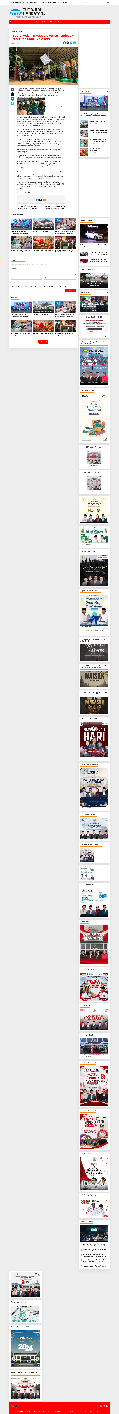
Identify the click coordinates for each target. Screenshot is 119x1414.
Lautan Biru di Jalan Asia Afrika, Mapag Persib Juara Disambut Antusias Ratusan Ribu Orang (95, 1260)
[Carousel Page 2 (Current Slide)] (95, 310)
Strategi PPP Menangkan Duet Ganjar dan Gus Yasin (93, 305)
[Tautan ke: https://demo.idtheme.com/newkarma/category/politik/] (107, 293)
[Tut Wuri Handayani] (27, 12)
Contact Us (73, 1411)
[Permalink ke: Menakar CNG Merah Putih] (43, 224)
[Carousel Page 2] (93, 285)
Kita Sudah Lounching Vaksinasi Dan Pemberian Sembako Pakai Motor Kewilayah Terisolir (27, 207)
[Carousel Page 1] (91, 285)
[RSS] (44, 200)
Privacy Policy (82, 1411)
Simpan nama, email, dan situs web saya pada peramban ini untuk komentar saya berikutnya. (40, 286)
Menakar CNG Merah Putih (41, 231)
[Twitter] (40, 200)
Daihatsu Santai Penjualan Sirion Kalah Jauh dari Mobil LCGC (98, 260)
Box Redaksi (56, 1411)
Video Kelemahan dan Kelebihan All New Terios (93, 246)
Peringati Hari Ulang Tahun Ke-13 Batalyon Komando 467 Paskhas (55, 206)
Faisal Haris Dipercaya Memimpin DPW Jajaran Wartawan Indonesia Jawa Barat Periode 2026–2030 (94, 282)
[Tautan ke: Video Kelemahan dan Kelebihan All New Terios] (94, 233)
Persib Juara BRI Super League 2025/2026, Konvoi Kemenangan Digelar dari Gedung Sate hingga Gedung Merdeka (95, 1265)
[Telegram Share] (71, 42)
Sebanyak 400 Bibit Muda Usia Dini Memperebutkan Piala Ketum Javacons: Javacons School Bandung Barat (95, 1255)
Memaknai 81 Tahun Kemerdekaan (43, 250)
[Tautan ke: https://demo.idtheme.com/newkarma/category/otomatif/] (107, 221)
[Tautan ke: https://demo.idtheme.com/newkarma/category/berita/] (107, 92)
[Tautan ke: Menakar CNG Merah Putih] (84, 124)
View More (43, 342)
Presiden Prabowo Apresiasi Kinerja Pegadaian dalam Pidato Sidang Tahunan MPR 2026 (65, 251)
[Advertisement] (94, 59)
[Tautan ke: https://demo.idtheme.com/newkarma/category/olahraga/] (107, 1222)
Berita (12, 43)
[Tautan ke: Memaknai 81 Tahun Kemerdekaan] (84, 152)
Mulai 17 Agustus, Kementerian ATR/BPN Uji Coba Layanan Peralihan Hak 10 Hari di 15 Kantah (64, 232)
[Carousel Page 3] (95, 285)
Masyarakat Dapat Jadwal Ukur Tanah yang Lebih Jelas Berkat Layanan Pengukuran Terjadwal (21, 251)
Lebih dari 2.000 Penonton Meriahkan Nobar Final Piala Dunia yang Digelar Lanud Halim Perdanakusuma (94, 1245)
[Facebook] (37, 200)
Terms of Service (93, 1411)
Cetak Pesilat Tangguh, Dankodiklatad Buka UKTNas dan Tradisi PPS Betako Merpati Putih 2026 (95, 1250)
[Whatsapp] (74, 42)
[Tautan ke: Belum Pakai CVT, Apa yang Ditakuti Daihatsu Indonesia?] (84, 253)
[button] (108, 2)
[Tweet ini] (67, 42)
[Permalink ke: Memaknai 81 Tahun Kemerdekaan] (43, 242)
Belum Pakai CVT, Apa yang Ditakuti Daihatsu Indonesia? (98, 253)
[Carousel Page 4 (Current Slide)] (98, 285)
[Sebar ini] (64, 42)
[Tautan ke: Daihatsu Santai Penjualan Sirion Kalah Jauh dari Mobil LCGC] (84, 261)
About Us (64, 1411)
